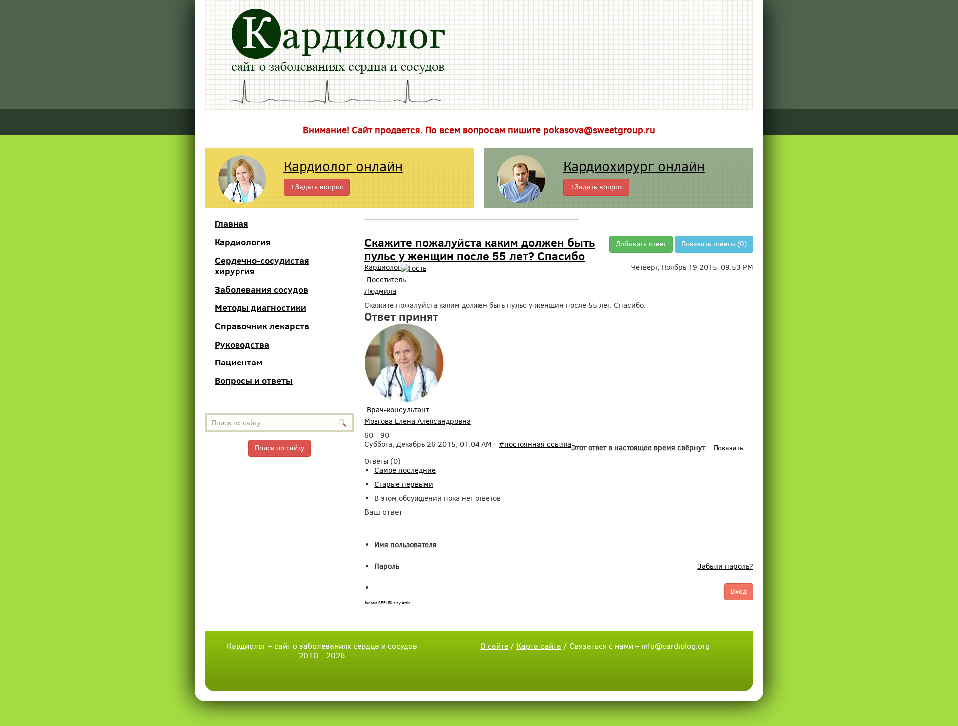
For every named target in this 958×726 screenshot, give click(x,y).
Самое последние (405, 470)
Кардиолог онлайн (343, 166)
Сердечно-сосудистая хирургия (262, 266)
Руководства (242, 344)
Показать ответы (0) (714, 244)
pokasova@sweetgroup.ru (599, 130)
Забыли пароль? (725, 566)
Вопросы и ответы (254, 380)
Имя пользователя (405, 544)
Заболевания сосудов (261, 289)
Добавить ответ (641, 244)
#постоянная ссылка (535, 444)
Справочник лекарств (262, 326)
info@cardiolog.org (675, 646)
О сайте (494, 646)
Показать (728, 448)
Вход (739, 591)
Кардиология (243, 242)
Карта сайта (538, 646)
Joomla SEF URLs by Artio (387, 603)
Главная (231, 223)
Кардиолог (382, 267)
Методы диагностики (260, 307)
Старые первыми (403, 484)
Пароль (386, 566)
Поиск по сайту (279, 448)
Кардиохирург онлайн (634, 166)
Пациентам (238, 362)
